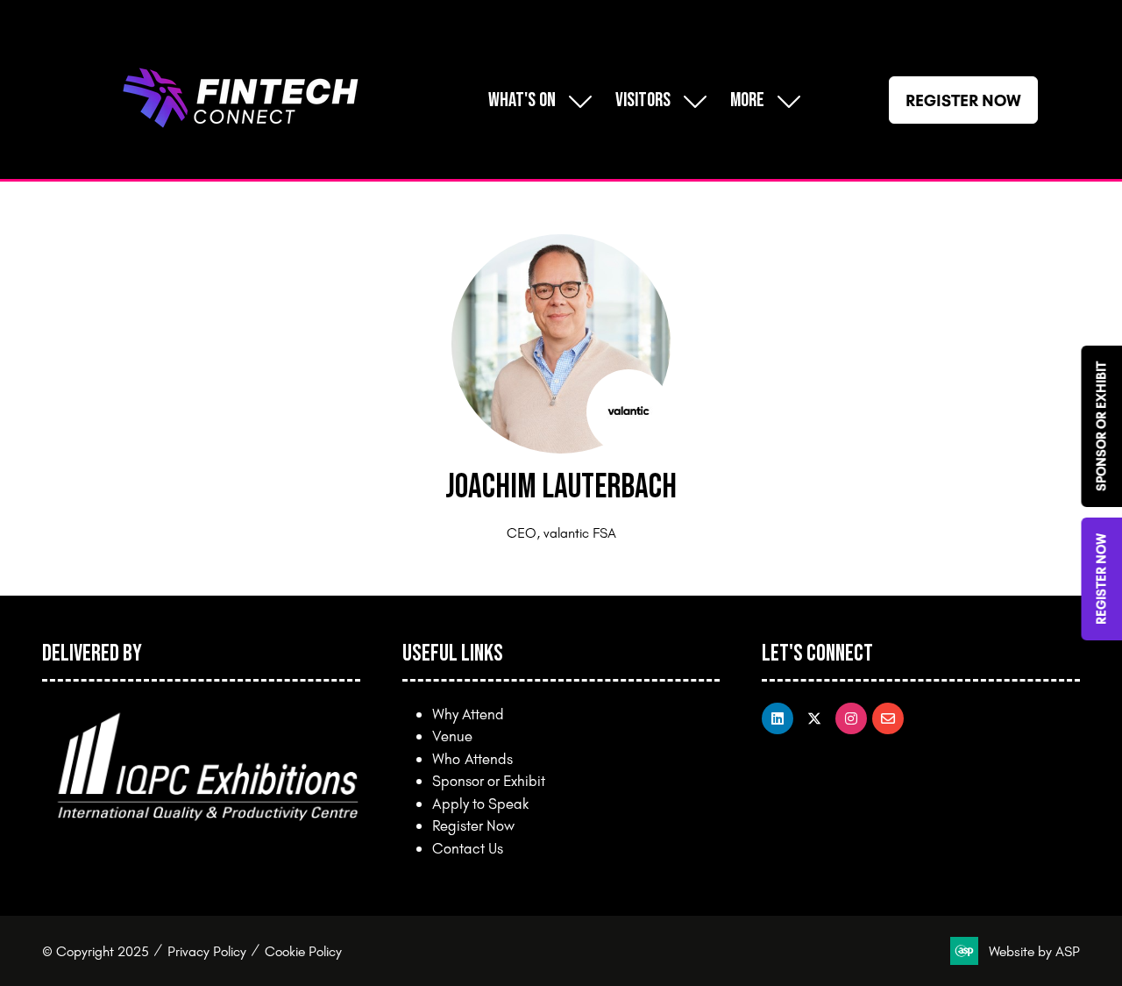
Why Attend (468, 713)
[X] (814, 718)
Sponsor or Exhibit (488, 780)
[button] (761, 100)
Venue (452, 735)
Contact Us (467, 848)
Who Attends (472, 758)
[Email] (888, 718)
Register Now (473, 825)
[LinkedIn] (777, 718)
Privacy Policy (206, 951)
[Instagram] (851, 718)
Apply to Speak (480, 803)
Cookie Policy (303, 951)
